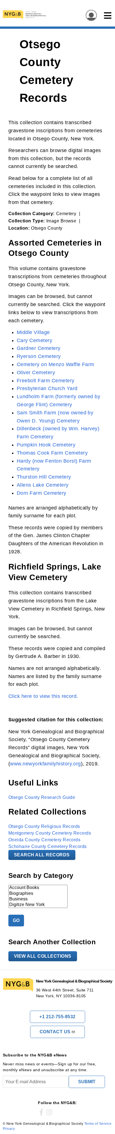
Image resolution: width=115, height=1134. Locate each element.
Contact (55, 1031)
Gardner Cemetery (39, 348)
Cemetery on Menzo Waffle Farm (55, 364)
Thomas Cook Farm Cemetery (52, 453)
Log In (90, 16)
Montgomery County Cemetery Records (49, 833)
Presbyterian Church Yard (47, 388)
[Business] (38, 899)
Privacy (9, 1129)
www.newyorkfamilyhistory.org (45, 764)
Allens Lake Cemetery (43, 485)
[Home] (46, 14)
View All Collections (42, 956)
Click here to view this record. (43, 696)
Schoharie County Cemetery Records (47, 846)
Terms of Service (98, 1124)
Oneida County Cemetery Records (44, 839)
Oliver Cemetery (36, 372)
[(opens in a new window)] (41, 1112)
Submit (86, 1081)
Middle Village (33, 332)
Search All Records (42, 854)
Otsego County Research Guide (41, 797)
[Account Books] (38, 888)
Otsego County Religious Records (44, 826)
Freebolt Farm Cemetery (46, 380)
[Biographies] (38, 894)
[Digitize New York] (38, 905)
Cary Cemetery (34, 340)
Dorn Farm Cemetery (41, 493)
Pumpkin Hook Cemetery (46, 445)
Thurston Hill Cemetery (44, 477)
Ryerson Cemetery (39, 356)
